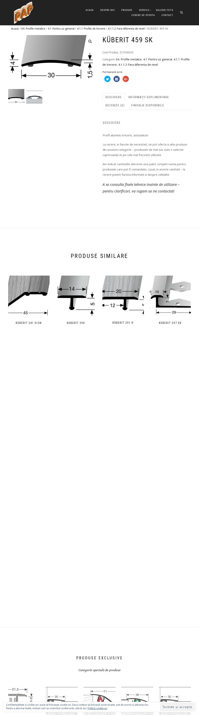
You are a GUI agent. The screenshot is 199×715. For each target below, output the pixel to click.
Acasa (90, 10)
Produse (126, 10)
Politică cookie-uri (97, 708)
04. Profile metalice (33, 28)
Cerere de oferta (143, 15)
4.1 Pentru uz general (61, 28)
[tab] (113, 97)
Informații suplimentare (148, 97)
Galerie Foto (164, 10)
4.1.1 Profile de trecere (91, 28)
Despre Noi (107, 10)
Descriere (114, 97)
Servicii (144, 10)
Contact (167, 15)
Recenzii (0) (115, 105)
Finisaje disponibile (147, 105)
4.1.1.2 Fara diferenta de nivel (126, 28)
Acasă (15, 28)
